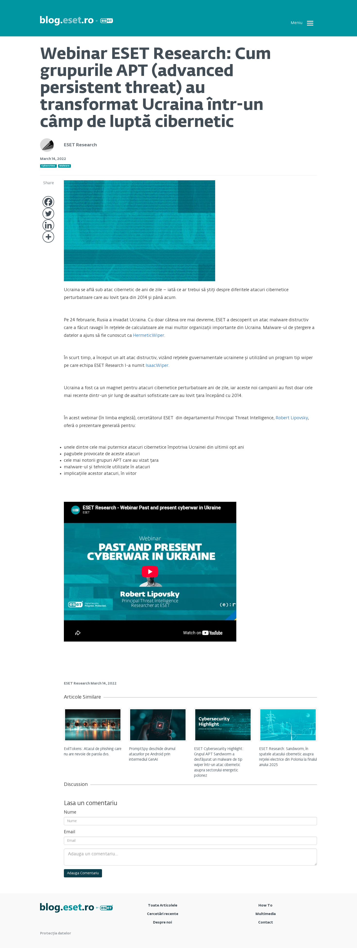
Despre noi (162, 922)
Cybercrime (48, 166)
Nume (70, 812)
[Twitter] (48, 213)
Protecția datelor (55, 933)
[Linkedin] (48, 225)
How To (265, 905)
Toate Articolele (162, 905)
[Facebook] (48, 202)
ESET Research (80, 145)
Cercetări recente (162, 914)
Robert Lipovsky (292, 418)
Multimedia (265, 914)
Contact (265, 922)
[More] (48, 237)
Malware (64, 166)
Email (69, 832)
